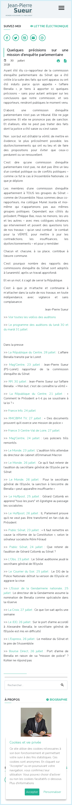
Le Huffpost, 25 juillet (24, 496)
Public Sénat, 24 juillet (26, 547)
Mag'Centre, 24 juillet (24, 438)
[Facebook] (7, 37)
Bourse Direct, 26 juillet (26, 651)
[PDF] (65, 61)
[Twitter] (15, 37)
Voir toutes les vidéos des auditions (32, 317)
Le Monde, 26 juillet (22, 463)
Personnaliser (52, 792)
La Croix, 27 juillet (20, 610)
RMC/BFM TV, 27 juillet (25, 418)
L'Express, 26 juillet (21, 639)
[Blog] (24, 37)
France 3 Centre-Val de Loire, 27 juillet (34, 430)
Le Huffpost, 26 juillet (23, 513)
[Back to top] (60, 793)
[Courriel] (42, 37)
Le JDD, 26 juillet (19, 622)
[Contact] (33, 37)
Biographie (58, 700)
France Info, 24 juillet (22, 411)
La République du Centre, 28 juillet (31, 352)
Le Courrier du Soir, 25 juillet (28, 571)
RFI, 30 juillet (17, 381)
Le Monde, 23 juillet (21, 450)
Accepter (32, 792)
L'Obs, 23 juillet (18, 559)
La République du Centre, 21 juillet (36, 394)
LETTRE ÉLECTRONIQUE (50, 26)
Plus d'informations (22, 783)
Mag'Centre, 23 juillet (24, 365)
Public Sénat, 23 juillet (23, 530)
